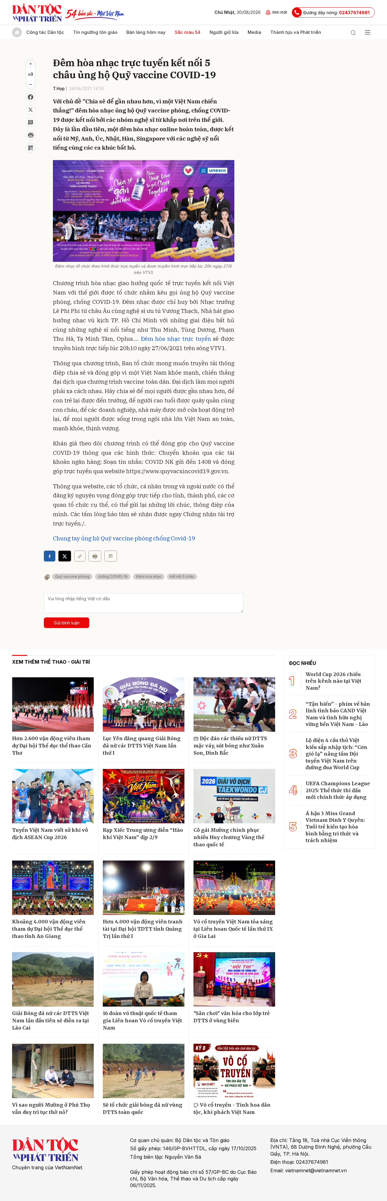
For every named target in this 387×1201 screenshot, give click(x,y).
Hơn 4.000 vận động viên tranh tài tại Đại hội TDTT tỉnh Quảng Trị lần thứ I (143, 929)
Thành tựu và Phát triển (295, 32)
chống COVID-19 (113, 576)
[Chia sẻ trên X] (30, 110)
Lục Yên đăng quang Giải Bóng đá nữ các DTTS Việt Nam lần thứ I (141, 745)
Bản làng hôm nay (146, 32)
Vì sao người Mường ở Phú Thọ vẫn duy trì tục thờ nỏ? (51, 1108)
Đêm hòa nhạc (148, 576)
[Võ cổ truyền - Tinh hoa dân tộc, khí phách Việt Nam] (234, 1071)
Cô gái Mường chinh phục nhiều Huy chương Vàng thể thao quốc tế (229, 837)
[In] (95, 556)
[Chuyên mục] (367, 32)
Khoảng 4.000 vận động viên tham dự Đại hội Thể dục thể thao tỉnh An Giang (49, 929)
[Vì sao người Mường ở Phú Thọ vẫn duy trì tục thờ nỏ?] (53, 1071)
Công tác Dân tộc (45, 32)
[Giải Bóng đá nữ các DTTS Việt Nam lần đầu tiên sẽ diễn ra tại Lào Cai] (53, 979)
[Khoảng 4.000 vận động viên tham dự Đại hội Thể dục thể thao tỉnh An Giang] (53, 888)
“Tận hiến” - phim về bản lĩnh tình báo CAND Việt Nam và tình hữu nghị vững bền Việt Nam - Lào (338, 714)
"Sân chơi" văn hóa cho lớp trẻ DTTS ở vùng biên (232, 1017)
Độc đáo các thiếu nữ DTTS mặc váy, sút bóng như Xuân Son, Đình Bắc (230, 745)
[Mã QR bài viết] (30, 148)
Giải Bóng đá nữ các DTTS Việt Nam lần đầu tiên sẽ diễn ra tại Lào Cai (50, 1020)
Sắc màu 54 (187, 32)
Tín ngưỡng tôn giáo (95, 32)
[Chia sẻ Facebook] (30, 97)
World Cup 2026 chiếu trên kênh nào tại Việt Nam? (333, 681)
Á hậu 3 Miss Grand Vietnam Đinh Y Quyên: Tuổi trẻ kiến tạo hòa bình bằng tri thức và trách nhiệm (335, 827)
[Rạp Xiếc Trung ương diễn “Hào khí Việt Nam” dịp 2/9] (143, 796)
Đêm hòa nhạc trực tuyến (176, 338)
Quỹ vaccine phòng (72, 576)
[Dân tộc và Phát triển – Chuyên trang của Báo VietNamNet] (37, 12)
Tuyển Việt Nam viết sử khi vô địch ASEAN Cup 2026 (50, 833)
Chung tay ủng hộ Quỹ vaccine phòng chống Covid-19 (124, 538)
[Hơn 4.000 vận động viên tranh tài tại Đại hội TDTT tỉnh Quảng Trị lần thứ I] (143, 888)
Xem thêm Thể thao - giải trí (51, 662)
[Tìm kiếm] (353, 32)
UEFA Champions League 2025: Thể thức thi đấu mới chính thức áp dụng (338, 790)
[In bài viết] (30, 135)
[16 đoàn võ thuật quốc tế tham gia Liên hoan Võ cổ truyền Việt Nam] (143, 979)
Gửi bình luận (67, 622)
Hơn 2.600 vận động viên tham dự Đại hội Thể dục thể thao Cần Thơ (51, 745)
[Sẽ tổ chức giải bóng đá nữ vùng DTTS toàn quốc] (143, 1071)
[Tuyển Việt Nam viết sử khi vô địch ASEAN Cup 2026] (53, 796)
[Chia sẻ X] (64, 556)
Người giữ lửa (224, 32)
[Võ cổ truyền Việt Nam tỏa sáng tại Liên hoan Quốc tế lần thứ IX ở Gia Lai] (234, 888)
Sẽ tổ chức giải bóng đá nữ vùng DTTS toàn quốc (142, 1108)
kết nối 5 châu (182, 576)
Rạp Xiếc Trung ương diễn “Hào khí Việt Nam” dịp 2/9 (143, 833)
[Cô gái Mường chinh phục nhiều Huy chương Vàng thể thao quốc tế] (234, 796)
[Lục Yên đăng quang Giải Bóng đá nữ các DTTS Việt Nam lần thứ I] (143, 704)
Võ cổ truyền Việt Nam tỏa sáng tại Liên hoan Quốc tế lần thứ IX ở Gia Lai (233, 929)
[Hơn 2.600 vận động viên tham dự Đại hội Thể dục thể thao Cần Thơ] (53, 704)
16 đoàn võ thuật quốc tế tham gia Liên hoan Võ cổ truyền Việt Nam (142, 1020)
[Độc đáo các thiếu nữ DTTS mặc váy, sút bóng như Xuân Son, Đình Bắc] (234, 704)
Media (254, 32)
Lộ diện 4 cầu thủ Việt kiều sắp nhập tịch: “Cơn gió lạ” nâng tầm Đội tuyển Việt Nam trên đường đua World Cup (336, 753)
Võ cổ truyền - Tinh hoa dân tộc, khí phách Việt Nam (232, 1108)
